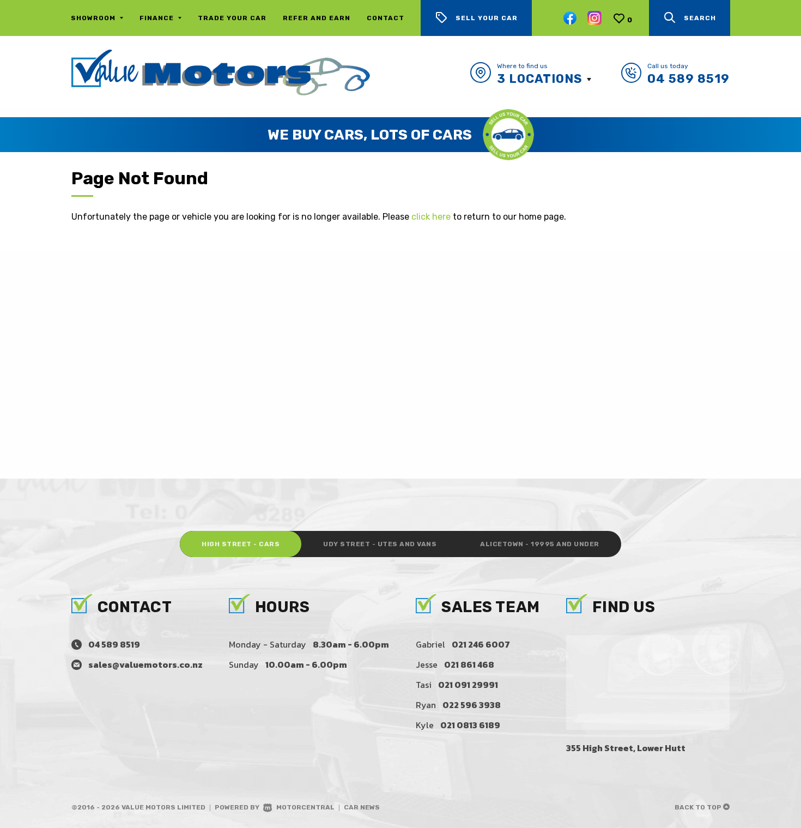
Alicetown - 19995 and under (539, 544)
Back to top (699, 807)
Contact (385, 18)
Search (700, 18)
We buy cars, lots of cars (370, 134)
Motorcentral (305, 807)
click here (431, 216)
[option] (400, 134)
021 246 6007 (481, 644)
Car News (362, 807)
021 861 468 (469, 664)
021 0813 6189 (470, 725)
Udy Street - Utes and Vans (379, 544)
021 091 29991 (468, 684)
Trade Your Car (232, 18)
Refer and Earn (316, 18)
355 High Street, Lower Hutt (625, 747)
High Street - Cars (241, 544)
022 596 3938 (471, 704)
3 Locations (539, 78)
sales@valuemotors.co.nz (145, 664)
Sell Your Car (487, 18)
